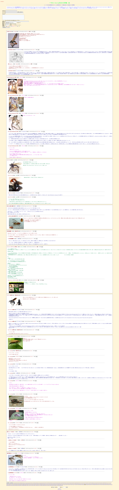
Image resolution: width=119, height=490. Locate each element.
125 (87, 483)
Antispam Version (59, 489)
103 (48, 483)
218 (40, 485)
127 (90, 483)
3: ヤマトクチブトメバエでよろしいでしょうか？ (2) (30, 7)
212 (30, 485)
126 (88, 483)
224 (51, 485)
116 (71, 483)
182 (83, 484)
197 (109, 484)
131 (97, 483)
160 (44, 484)
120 (78, 483)
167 (56, 484)
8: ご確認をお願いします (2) (90, 7)
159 (42, 484)
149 (24, 484)
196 (107, 484)
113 (66, 483)
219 (42, 485)
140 (9, 484)
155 (35, 484)
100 (43, 483)
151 (28, 484)
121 (80, 483)
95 (36, 483)
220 (44, 485)
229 (60, 485)
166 (54, 484)
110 (61, 483)
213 (31, 485)
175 (70, 484)
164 (51, 484)
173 (67, 484)
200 (9, 485)
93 (33, 483)
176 (72, 484)
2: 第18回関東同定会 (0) (18, 7)
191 (99, 484)
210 (26, 485)
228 (58, 485)
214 (33, 485)
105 (52, 483)
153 (31, 484)
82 (18, 483)
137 (108, 483)
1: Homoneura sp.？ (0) (10, 7)
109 (59, 483)
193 (102, 484)
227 (56, 485)
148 (23, 484)
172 (65, 484)
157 (39, 484)
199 (7, 485)
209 (24, 485)
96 (37, 483)
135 (104, 483)
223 (49, 485)
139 (7, 484)
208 (23, 485)
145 (17, 484)
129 (94, 483)
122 (81, 483)
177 (74, 484)
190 (97, 484)
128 (92, 483)
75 (8, 483)
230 (61, 485)
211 (28, 485)
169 (60, 484)
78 (12, 483)
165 (53, 484)
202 (12, 485)
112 (64, 483)
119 (76, 483)
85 (22, 483)
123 (83, 483)
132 (99, 483)
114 (67, 483)
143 (14, 484)
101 (45, 483)
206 (19, 485)
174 (69, 484)
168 (58, 484)
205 (17, 485)
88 (26, 483)
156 (37, 484)
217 (39, 485)
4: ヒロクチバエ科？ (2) (42, 7)
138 (110, 483)
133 (101, 483)
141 (10, 484)
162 (47, 484)
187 (92, 484)
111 (62, 483)
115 (69, 483)
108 (57, 483)
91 (30, 483)
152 (30, 484)
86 (23, 483)
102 (47, 483)
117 (73, 483)
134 (103, 483)
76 (9, 483)
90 (29, 483)
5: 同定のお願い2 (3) (50, 7)
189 (95, 484)
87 (25, 483)
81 (16, 483)
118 (74, 483)
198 (111, 484)
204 (16, 485)
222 (47, 485)
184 (86, 484)
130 (96, 483)
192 (100, 484)
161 (46, 484)
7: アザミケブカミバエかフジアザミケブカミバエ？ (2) (76, 7)
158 (40, 484)
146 (19, 484)
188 (93, 484)
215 (35, 485)
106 (54, 483)
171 (63, 484)
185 (88, 484)
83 (19, 483)
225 (53, 485)
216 (37, 485)
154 (33, 484)
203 (14, 485)
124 (85, 483)
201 (10, 485)
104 (50, 483)
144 (16, 484)
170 (62, 484)
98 (40, 483)
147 (21, 484)
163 (49, 484)
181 (81, 484)
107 (55, 483)
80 (15, 483)
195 (106, 484)
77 (11, 483)
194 (104, 484)
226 (54, 485)
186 (90, 484)
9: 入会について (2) (98, 7)
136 (106, 483)
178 (76, 484)
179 (77, 484)
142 (12, 484)
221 (46, 485)
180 (79, 484)
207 (21, 485)
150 (26, 484)
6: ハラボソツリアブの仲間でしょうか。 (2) (61, 7)
